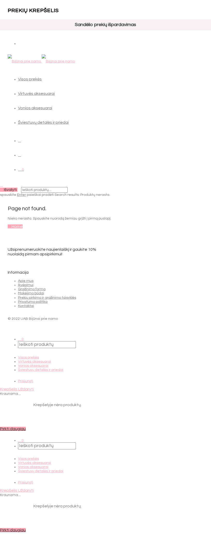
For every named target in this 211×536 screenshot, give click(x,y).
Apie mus (25, 281)
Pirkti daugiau (13, 429)
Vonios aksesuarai (35, 108)
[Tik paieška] (19, 140)
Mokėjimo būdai (31, 293)
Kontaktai (26, 306)
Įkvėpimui (25, 285)
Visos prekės (30, 79)
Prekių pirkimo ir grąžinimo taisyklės (47, 297)
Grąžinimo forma (32, 289)
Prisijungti (25, 381)
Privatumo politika (33, 302)
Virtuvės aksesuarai (36, 93)
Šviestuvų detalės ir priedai (43, 122)
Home (17, 226)
